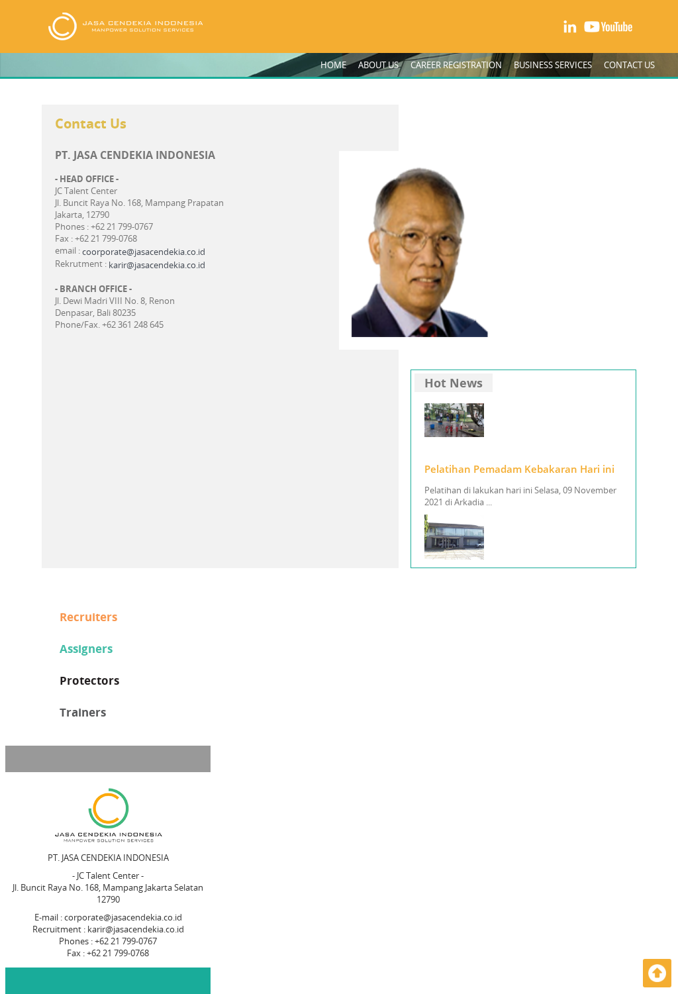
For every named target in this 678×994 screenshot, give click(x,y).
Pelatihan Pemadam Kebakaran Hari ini (519, 468)
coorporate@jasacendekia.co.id (143, 252)
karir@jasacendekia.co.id (157, 265)
